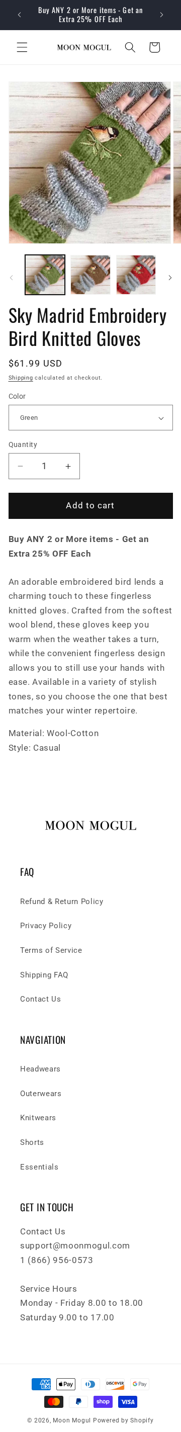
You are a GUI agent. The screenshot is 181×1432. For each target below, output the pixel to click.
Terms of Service (51, 950)
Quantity (23, 444)
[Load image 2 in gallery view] (90, 275)
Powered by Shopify (123, 1420)
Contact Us (40, 999)
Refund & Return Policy (62, 901)
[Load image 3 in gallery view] (136, 275)
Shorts (32, 1142)
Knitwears (38, 1117)
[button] (22, 47)
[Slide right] (170, 277)
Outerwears (41, 1093)
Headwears (40, 1068)
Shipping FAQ (44, 974)
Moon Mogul (72, 1420)
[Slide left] (11, 277)
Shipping (21, 378)
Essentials (39, 1167)
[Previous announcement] (20, 15)
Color (17, 396)
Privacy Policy (45, 925)
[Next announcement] (162, 15)
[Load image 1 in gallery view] (45, 275)
